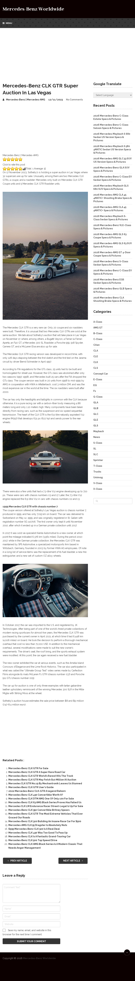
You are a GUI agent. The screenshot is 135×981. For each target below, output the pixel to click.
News (96, 437)
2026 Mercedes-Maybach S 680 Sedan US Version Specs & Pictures (111, 137)
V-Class (97, 483)
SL (94, 448)
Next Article (72, 860)
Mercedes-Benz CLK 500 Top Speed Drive (32, 840)
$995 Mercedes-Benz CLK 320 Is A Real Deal (34, 829)
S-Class (97, 443)
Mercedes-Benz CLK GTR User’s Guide (31, 787)
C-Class (97, 339)
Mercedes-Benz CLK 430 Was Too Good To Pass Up (38, 832)
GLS (95, 425)
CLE (95, 356)
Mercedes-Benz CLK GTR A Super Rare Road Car (36, 772)
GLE (95, 419)
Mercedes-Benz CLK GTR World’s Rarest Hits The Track (40, 776)
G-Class (97, 396)
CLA (95, 350)
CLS (95, 368)
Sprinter (98, 460)
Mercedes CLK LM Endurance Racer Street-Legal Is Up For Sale (45, 806)
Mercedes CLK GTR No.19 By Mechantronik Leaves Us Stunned (45, 783)
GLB (95, 408)
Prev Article (18, 860)
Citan (96, 345)
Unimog (98, 477)
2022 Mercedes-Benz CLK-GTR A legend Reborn (37, 791)
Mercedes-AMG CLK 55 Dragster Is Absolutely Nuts (37, 825)
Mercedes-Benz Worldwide (33, 9)
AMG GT (98, 327)
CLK (95, 362)
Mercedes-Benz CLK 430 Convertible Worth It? (35, 794)
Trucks (97, 471)
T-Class (97, 466)
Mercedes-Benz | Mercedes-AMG (25, 99)
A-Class (97, 322)
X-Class (97, 489)
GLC (95, 414)
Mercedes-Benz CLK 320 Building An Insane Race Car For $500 (44, 821)
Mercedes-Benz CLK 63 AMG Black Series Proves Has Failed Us (44, 802)
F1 (94, 391)
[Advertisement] (67, 53)
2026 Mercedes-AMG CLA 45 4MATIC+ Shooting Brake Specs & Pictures (112, 198)
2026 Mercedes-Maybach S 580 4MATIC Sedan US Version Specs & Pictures (112, 149)
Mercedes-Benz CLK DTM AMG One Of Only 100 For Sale (41, 798)
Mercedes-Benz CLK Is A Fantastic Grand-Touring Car (39, 836)
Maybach (98, 431)
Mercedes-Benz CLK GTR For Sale (28, 768)
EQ (95, 385)
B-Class (97, 333)
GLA (95, 402)
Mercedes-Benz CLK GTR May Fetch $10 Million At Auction (42, 779)
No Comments (74, 99)
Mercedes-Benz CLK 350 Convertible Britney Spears (38, 810)
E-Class (97, 379)
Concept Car (100, 373)
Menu (9, 23)
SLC (95, 454)
